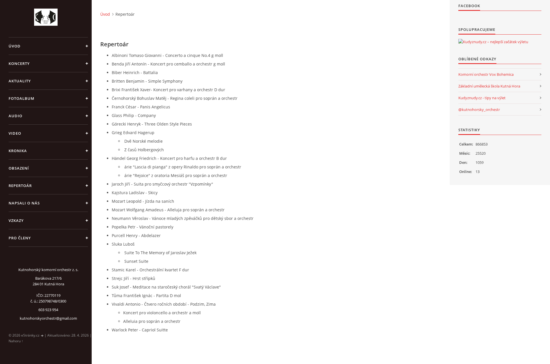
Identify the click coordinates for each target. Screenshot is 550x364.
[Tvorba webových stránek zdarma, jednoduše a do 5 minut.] (42, 335)
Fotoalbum (21, 98)
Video (15, 133)
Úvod (15, 46)
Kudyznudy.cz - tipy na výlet (482, 97)
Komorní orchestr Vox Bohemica (486, 74)
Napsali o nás (24, 203)
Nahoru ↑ (16, 341)
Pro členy (20, 237)
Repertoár (20, 185)
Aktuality (20, 80)
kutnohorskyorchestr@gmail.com (48, 318)
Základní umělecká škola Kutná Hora (489, 86)
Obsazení (19, 168)
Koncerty (19, 63)
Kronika (18, 150)
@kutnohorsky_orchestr (479, 109)
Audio (15, 115)
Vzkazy (16, 220)
